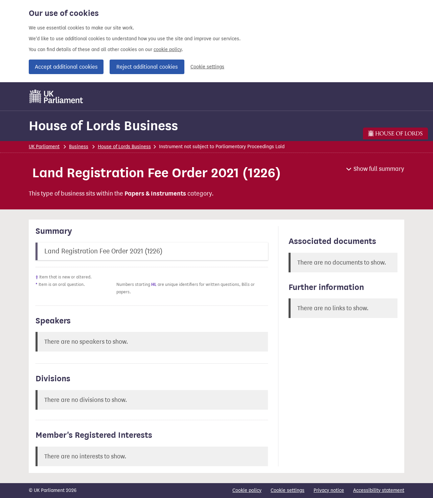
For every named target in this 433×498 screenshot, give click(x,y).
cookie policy (168, 49)
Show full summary (379, 169)
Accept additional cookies (66, 67)
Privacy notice (329, 490)
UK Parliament (44, 147)
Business (78, 147)
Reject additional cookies (147, 67)
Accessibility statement (378, 490)
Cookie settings (207, 67)
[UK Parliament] (56, 96)
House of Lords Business (103, 125)
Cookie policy (246, 490)
